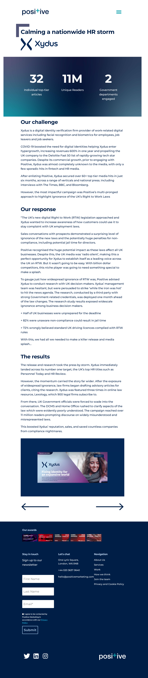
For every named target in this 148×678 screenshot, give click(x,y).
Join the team (102, 579)
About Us (99, 560)
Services (98, 564)
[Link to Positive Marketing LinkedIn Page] (36, 656)
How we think (102, 574)
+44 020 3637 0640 (69, 570)
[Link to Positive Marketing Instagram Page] (45, 656)
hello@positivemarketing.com (76, 576)
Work (97, 569)
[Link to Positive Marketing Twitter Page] (26, 656)
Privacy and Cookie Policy (109, 584)
